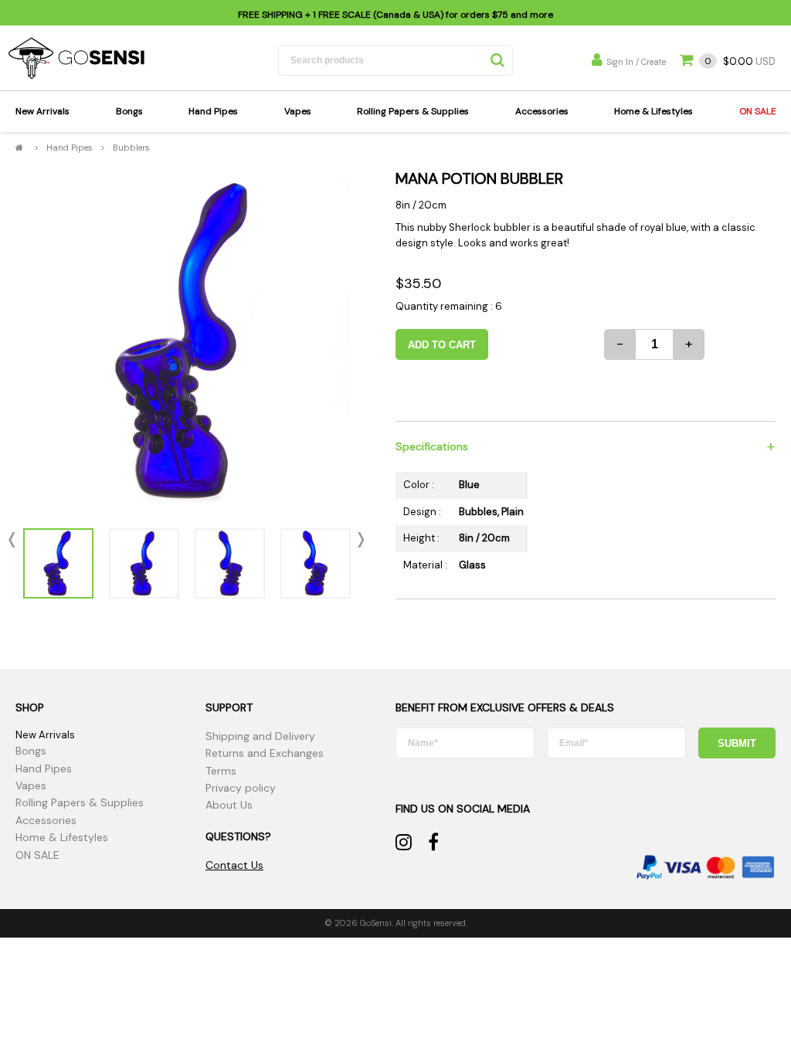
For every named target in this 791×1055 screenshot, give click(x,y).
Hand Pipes (213, 111)
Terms (220, 771)
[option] (186, 341)
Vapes (297, 111)
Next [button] (357, 540)
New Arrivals (42, 111)
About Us (229, 805)
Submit (737, 743)
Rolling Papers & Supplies (413, 111)
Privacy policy (240, 788)
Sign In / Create (636, 61)
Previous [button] (15, 540)
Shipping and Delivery (260, 736)
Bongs (129, 111)
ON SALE (757, 111)
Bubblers (131, 147)
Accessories (542, 111)
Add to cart (442, 345)
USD (740, 61)
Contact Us (234, 865)
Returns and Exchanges (264, 753)
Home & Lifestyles (653, 111)
